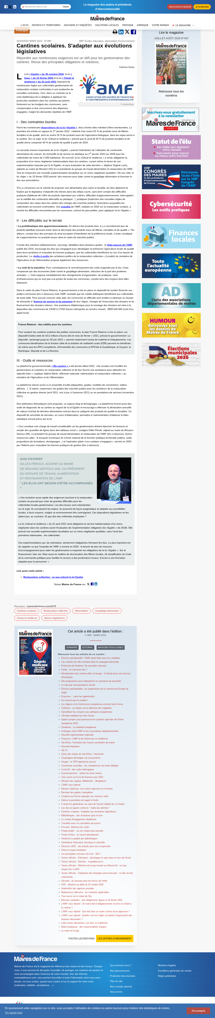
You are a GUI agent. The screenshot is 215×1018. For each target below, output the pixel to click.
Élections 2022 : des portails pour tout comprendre (85, 846)
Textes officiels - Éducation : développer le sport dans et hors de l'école (96, 857)
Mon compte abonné (121, 986)
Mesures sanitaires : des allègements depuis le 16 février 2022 (91, 900)
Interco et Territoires (46, 25)
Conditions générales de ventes (174, 970)
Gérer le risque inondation (73, 850)
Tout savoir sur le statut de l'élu (76, 896)
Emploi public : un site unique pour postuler (82, 831)
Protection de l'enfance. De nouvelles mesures (83, 665)
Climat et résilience (27, 618)
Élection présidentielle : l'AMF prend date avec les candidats (90, 658)
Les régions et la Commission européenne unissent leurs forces (92, 704)
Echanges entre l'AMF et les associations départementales (90, 731)
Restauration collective (56, 610)
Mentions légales (167, 965)
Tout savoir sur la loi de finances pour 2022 (82, 777)
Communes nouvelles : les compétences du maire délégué (89, 765)
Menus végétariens (54, 618)
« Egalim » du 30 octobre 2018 (46, 74)
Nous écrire (116, 991)
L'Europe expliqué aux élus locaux (77, 715)
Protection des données (122, 976)
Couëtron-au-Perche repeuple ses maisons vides (85, 796)
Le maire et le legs (70, 930)
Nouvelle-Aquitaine (70, 746)
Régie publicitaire (167, 976)
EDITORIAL (87, 647)
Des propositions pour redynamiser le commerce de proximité (91, 681)
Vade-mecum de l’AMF (119, 245)
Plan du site (116, 981)
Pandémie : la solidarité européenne (78, 727)
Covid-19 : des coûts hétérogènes (77, 769)
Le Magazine (183, 25)
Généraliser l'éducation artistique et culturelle (83, 842)
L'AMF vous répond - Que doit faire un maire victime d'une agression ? (95, 911)
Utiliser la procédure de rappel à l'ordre (79, 800)
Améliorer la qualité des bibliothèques (79, 838)
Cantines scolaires (26, 610)
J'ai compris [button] (198, 1010)
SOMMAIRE (71, 647)
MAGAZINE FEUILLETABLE (110, 647)
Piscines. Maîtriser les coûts (75, 827)
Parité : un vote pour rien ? (74, 669)
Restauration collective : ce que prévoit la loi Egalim (53, 577)
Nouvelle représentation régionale (77, 735)
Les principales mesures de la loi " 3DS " (81, 854)
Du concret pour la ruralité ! (74, 700)
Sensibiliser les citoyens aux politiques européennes (86, 712)
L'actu (25, 25)
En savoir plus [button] (13, 1012)
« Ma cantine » (60, 366)
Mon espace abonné (180, 7)
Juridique (142, 25)
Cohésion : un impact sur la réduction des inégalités (86, 708)
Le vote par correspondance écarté (78, 685)
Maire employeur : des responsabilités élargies (83, 927)
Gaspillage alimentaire (107, 610)
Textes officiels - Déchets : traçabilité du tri (82, 861)
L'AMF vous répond (70, 785)
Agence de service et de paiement (53, 301)
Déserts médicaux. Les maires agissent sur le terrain (87, 788)
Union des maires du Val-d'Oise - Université (82, 754)
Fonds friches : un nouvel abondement (80, 834)
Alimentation (81, 610)
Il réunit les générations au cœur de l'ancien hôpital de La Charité (92, 804)
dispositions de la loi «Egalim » (59, 127)
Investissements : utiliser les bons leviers (81, 773)
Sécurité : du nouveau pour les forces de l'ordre (84, 881)
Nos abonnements (120, 970)
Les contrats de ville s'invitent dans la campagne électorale (90, 662)
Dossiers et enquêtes (78, 25)
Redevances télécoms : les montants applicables (85, 892)
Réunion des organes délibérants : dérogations (83, 781)
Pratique (127, 25)
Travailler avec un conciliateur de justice (80, 823)
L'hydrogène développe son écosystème (80, 758)
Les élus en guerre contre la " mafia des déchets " (85, 808)
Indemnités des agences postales (77, 888)
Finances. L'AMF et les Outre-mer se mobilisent (84, 738)
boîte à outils (42, 256)
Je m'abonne (202, 7)
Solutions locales (107, 25)
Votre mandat (160, 25)
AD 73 (64, 750)
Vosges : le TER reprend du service (78, 761)
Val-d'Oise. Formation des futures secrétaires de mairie (88, 742)
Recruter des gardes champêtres (77, 792)
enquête (66, 206)
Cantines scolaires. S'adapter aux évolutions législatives (88, 811)
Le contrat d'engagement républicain (78, 819)
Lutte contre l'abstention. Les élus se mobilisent (84, 923)
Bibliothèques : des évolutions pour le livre (81, 815)
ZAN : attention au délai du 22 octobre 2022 (82, 884)
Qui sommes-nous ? (121, 965)
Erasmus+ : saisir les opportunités (78, 696)
